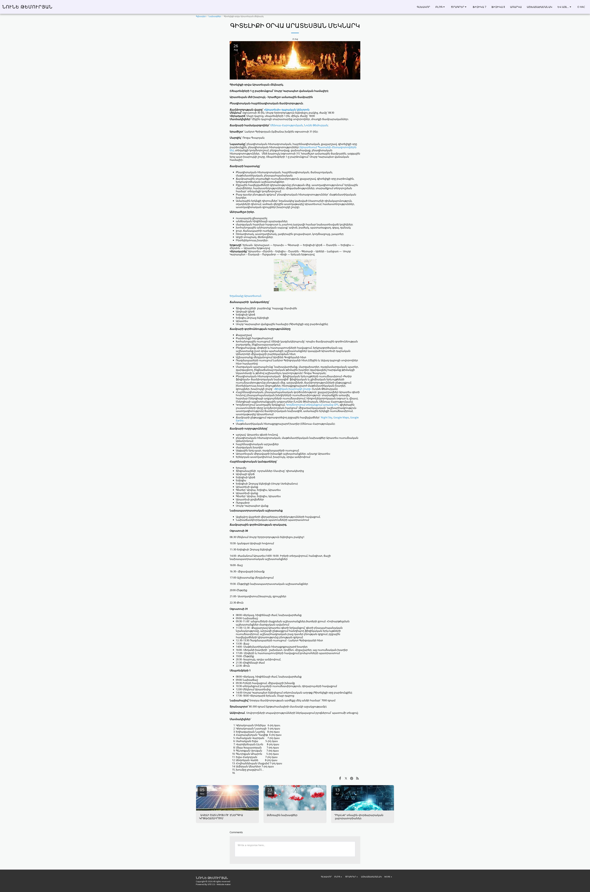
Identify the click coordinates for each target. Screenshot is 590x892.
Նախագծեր (214, 16)
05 (202, 791)
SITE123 (211, 884)
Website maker (224, 884)
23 (269, 791)
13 (337, 791)
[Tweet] (346, 778)
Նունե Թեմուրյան (316, 125)
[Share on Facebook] (340, 778)
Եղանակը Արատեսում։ (246, 296)
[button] (440, 7)
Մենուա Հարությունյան (286, 125)
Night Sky (326, 417)
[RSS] (357, 778)
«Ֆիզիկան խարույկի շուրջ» (292, 389)
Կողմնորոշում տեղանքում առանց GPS (312, 404)
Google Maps (341, 417)
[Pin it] (351, 778)
